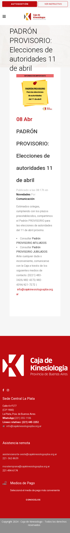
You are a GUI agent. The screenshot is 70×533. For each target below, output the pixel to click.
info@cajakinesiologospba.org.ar (23, 426)
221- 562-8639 (10, 458)
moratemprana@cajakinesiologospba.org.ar (26, 466)
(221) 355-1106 (22, 418)
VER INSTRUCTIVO (53, 4)
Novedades (23, 194)
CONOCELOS (33, 499)
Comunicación (25, 198)
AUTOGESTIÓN (19, 4)
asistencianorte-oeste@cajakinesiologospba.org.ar (30, 454)
